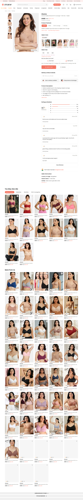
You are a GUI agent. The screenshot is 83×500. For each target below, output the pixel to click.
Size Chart (51, 60)
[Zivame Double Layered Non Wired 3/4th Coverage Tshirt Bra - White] (12, 377)
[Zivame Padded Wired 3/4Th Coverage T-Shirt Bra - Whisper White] (71, 228)
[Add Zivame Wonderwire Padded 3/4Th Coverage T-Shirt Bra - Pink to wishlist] (77, 196)
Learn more (44, 30)
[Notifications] (63, 4)
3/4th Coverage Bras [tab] (35, 192)
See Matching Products (53, 30)
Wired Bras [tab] (26, 192)
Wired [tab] (49, 25)
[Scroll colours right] (76, 43)
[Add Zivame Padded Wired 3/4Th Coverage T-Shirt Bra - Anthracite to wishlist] (47, 220)
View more (44, 97)
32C (43, 53)
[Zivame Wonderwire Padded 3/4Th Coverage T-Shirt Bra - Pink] (71, 204)
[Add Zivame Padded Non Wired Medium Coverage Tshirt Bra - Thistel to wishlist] (47, 441)
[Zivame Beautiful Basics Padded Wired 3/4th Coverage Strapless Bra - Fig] (56, 204)
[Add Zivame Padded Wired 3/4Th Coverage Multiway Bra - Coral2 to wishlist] (77, 441)
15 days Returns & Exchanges (70, 80)
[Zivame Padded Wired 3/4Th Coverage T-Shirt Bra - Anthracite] (41, 228)
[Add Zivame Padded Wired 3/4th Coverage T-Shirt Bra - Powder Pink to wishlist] (32, 345)
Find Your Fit (70, 60)
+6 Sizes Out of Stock (46, 56)
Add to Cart (50, 67)
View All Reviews (59, 165)
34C (48, 53)
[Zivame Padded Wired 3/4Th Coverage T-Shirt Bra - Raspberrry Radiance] (12, 204)
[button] (46, 4)
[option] (10, 16)
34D (52, 53)
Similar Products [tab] (9, 192)
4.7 (16, 50)
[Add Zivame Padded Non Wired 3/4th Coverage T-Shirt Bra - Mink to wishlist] (62, 465)
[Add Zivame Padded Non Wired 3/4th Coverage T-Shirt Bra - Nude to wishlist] (62, 273)
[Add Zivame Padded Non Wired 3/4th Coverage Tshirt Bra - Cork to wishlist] (77, 393)
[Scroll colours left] (43, 43)
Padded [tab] (44, 25)
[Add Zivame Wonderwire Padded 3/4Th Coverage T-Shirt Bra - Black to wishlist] (17, 220)
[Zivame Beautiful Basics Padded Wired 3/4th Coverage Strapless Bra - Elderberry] (27, 228)
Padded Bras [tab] (18, 192)
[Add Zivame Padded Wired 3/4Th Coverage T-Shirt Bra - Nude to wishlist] (62, 220)
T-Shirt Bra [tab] (65, 25)
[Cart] (71, 4)
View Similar (35, 50)
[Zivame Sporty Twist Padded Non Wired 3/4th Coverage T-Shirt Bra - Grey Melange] (27, 281)
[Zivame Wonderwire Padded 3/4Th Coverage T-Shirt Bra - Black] (12, 228)
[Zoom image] (26, 32)
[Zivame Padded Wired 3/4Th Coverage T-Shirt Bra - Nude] (56, 228)
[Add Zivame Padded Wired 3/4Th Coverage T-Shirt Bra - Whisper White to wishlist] (77, 220)
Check (75, 75)
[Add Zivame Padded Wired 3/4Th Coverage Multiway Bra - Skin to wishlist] (77, 297)
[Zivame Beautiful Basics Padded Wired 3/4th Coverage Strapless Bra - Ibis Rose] (41, 204)
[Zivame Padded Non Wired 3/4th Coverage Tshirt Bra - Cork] (71, 401)
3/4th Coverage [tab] (56, 25)
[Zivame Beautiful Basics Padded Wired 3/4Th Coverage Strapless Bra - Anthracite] (12, 252)
